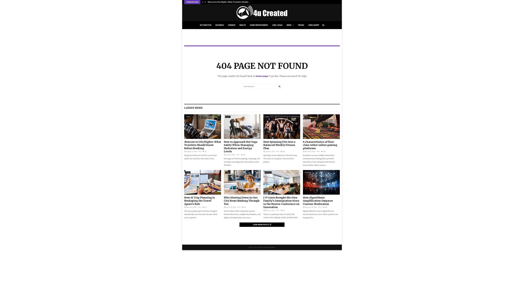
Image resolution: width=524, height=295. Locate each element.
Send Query (313, 25)
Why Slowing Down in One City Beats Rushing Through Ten (242, 201)
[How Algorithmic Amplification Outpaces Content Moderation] (321, 182)
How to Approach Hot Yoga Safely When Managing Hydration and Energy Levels (240, 146)
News (289, 25)
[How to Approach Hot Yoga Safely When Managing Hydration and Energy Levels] (242, 126)
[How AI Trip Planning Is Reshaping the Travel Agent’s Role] (202, 182)
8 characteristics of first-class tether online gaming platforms (320, 145)
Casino (307, 117)
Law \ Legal (277, 25)
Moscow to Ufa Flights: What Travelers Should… (228, 2)
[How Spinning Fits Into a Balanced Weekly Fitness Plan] (281, 126)
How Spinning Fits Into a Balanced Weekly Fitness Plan (279, 145)
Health (242, 25)
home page (262, 76)
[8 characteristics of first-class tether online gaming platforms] (321, 126)
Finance (231, 25)
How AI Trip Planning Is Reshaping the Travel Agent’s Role (199, 201)
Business (219, 25)
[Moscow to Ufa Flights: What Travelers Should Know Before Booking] (202, 126)
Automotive (205, 25)
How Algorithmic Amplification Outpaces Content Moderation (318, 201)
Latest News (193, 107)
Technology (308, 172)
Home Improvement (259, 25)
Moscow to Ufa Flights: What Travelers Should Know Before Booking (202, 145)
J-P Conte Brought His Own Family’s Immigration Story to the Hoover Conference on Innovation (281, 202)
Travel (301, 25)
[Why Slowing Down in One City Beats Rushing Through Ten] (242, 182)
